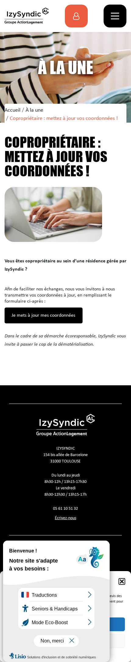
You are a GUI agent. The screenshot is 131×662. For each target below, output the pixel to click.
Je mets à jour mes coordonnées (43, 315)
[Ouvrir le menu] (115, 16)
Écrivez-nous (65, 518)
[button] (122, 581)
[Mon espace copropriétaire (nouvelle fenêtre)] (76, 16)
